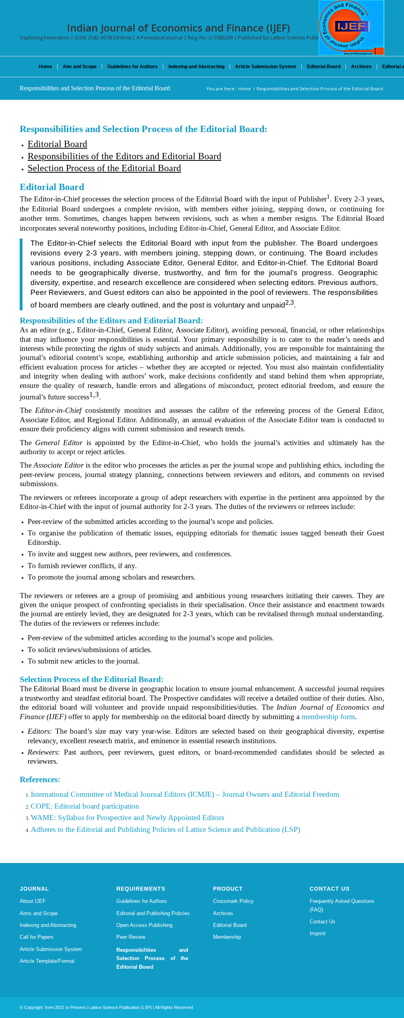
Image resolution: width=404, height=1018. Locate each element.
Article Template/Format (47, 961)
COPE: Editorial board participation (85, 806)
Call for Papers (37, 937)
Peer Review (130, 937)
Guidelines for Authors (141, 901)
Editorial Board (230, 925)
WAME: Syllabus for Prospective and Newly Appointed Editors (127, 817)
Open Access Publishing (144, 925)
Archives (223, 913)
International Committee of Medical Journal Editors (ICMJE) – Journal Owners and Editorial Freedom (185, 794)
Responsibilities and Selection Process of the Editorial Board (95, 88)
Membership (227, 937)
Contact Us (322, 922)
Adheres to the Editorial (67, 829)
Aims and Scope (39, 913)
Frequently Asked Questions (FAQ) (342, 905)
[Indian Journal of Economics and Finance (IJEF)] (351, 27)
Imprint (317, 933)
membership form (328, 716)
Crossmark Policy (233, 901)
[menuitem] (45, 66)
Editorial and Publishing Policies (153, 913)
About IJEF (33, 901)
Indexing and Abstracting (48, 925)
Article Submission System (51, 949)
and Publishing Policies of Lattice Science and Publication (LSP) (201, 829)
